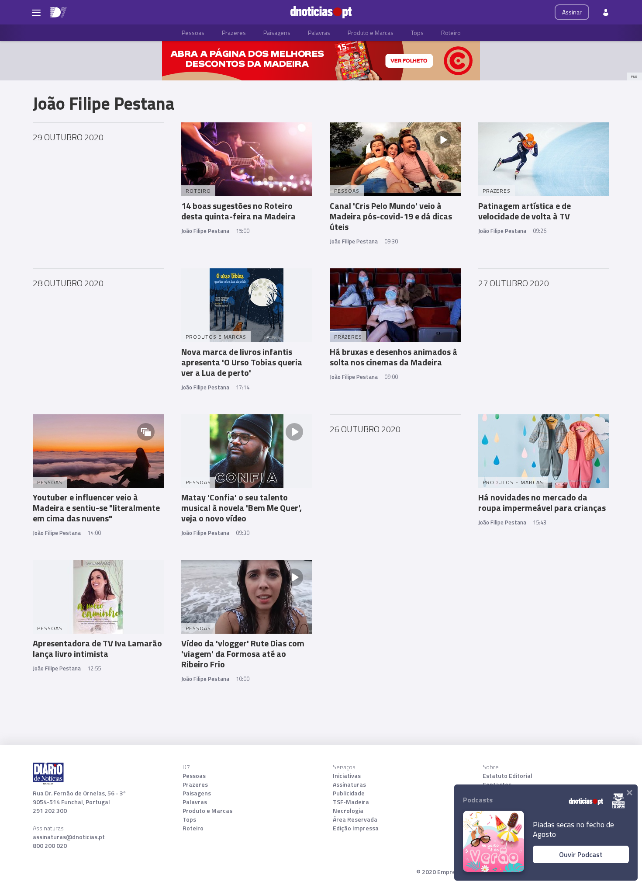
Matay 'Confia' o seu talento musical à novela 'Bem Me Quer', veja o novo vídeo (241, 507)
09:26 (539, 230)
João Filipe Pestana (205, 230)
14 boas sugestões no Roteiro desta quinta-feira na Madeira (238, 211)
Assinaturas (349, 784)
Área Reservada (355, 819)
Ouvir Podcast (581, 854)
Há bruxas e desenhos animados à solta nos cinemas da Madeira (393, 357)
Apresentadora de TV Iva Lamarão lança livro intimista (97, 648)
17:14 (242, 387)
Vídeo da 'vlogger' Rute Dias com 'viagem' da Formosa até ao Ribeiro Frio (242, 653)
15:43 (539, 522)
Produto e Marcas (370, 32)
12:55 (94, 668)
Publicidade (349, 793)
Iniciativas (347, 775)
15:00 (242, 230)
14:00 (94, 532)
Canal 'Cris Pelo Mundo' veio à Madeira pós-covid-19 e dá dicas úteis (391, 216)
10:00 (242, 678)
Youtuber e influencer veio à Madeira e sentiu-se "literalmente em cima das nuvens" (96, 507)
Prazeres (234, 32)
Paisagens (276, 32)
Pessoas (193, 32)
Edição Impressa (356, 828)
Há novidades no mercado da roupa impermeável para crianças (542, 502)
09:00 (391, 376)
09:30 (391, 241)
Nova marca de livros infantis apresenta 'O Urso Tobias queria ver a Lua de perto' (241, 362)
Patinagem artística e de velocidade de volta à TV (524, 211)
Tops (417, 32)
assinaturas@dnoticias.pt (69, 837)
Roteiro (451, 32)
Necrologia (348, 810)
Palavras (319, 32)
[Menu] (36, 12)
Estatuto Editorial (507, 775)
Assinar (572, 12)
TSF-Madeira (351, 802)
